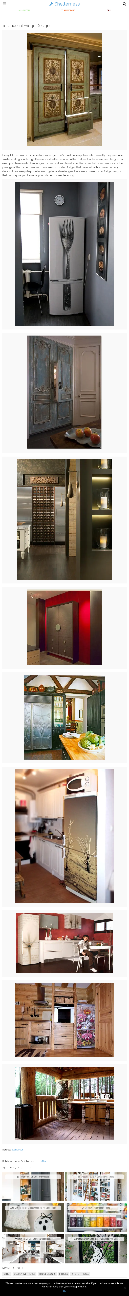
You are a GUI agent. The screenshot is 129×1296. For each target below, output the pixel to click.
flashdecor (17, 1149)
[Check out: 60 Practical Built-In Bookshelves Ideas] (96, 1186)
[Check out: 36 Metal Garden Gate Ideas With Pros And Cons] (96, 1248)
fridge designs (47, 1274)
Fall (109, 10)
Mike (43, 1161)
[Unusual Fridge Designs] (64, 145)
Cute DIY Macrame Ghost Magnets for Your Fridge (33, 1208)
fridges (63, 1274)
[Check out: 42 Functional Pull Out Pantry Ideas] (33, 1186)
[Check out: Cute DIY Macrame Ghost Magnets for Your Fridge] (33, 1217)
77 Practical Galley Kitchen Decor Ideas (33, 1239)
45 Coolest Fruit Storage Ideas (96, 1208)
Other (7, 1274)
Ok (64, 1291)
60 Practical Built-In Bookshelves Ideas (96, 1177)
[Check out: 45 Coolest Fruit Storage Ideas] (96, 1217)
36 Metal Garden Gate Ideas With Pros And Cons (96, 1239)
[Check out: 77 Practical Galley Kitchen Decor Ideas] (33, 1248)
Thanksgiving (68, 10)
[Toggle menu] (4, 4)
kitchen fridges (80, 1274)
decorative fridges (24, 1274)
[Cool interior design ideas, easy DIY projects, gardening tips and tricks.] (64, 5)
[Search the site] (124, 4)
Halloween (24, 10)
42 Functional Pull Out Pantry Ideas (33, 1177)
